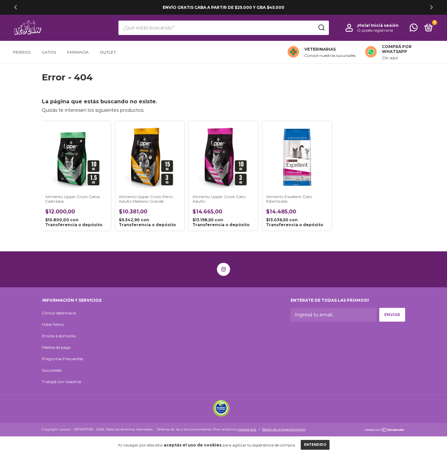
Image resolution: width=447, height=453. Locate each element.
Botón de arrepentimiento (283, 429)
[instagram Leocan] (223, 269)
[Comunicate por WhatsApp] (413, 29)
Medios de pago (56, 347)
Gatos (49, 52)
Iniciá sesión (385, 25)
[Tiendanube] (384, 430)
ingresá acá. (247, 429)
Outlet (108, 52)
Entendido (315, 445)
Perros (21, 52)
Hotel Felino (53, 324)
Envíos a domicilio (59, 335)
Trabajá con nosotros (61, 381)
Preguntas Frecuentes (62, 358)
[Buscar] (321, 28)
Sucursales (52, 370)
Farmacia (78, 52)
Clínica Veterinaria (59, 312)
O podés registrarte (375, 30)
